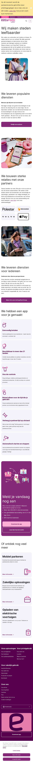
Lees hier (12, 11)
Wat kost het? (20, 659)
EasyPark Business (6, 668)
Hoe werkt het (20, 651)
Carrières (3, 692)
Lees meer (13, 200)
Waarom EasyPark (21, 656)
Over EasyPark (5, 690)
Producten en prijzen (6, 675)
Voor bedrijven (5, 654)
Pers (2, 694)
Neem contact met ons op (8, 697)
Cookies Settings (16, 750)
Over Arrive (4, 687)
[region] (16, 751)
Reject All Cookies (16, 754)
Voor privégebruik (5, 651)
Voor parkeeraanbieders (7, 656)
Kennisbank (4, 678)
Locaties (19, 654)
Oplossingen (4, 673)
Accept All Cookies (16, 759)
